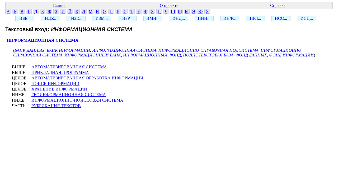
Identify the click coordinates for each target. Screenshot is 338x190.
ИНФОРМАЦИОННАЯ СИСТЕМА (42, 40)
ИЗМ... (102, 18)
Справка (277, 5)
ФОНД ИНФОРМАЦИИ (291, 55)
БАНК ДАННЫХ (30, 50)
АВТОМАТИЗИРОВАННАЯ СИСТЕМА (69, 67)
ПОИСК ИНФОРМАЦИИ (55, 83)
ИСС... (281, 18)
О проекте (169, 5)
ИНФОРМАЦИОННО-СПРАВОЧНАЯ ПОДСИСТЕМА (208, 50)
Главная (60, 5)
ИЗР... (127, 18)
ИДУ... (50, 18)
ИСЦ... (307, 18)
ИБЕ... (25, 18)
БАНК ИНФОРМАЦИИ (68, 50)
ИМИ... (152, 18)
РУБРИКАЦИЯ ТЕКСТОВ (56, 105)
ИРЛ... (255, 18)
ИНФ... (229, 18)
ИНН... (204, 18)
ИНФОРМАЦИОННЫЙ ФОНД (152, 55)
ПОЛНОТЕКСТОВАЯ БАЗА (208, 55)
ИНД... (178, 18)
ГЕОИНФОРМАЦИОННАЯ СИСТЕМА (68, 94)
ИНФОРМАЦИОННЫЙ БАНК (92, 55)
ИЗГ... (76, 18)
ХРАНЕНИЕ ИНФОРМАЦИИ (59, 89)
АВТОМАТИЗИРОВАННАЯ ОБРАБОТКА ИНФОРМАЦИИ (87, 78)
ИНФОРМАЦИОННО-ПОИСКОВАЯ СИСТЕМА (77, 100)
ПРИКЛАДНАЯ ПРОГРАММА (60, 72)
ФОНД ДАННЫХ (251, 55)
